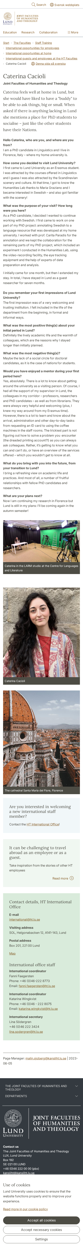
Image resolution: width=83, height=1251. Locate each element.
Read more (61, 878)
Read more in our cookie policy (25, 1209)
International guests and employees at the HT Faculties (41, 58)
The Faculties (22, 42)
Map (12, 953)
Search (41, 5)
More (74, 32)
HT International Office (43, 824)
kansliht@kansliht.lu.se (19, 1173)
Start (6, 42)
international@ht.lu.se (24, 919)
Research (28, 32)
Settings (41, 1239)
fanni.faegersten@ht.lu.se (37, 986)
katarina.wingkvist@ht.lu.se (38, 1009)
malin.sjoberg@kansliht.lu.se (45, 1058)
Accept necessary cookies (41, 1230)
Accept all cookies (41, 1220)
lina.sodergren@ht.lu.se (26, 1032)
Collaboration (48, 32)
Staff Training (43, 42)
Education (10, 32)
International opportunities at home (28, 53)
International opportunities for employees (32, 48)
